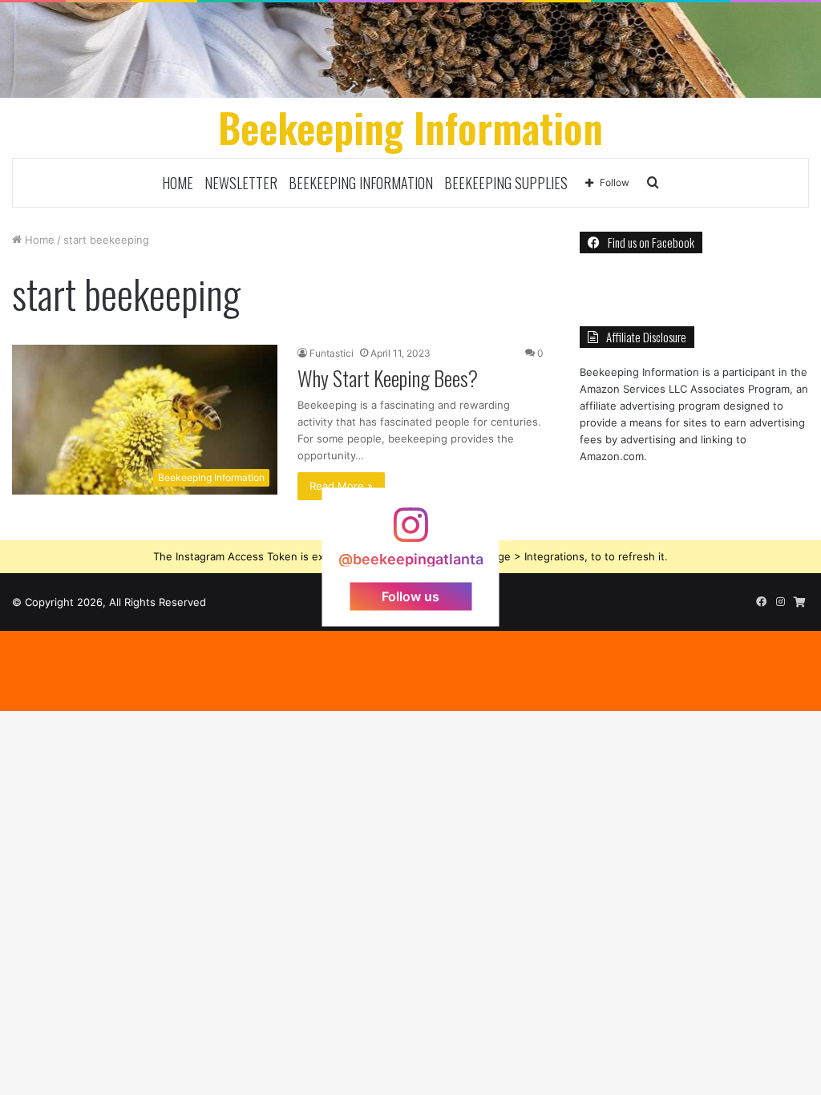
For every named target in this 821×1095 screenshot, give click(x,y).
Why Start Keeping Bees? (387, 378)
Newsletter (240, 182)
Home (177, 182)
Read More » (341, 485)
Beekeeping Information (361, 182)
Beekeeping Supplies (506, 182)
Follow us (410, 596)
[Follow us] (410, 532)
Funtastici (331, 353)
